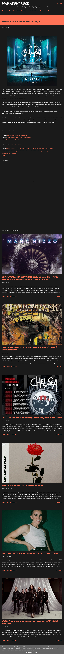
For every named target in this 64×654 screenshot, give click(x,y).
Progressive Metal (22, 151)
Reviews (42, 11)
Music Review (6, 151)
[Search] (57, 3)
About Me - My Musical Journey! (17, 11)
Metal (28, 148)
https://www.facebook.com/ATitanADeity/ (17, 135)
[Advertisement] (32, 214)
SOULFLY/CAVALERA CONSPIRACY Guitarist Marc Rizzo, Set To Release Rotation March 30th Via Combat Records (30, 278)
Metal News (34, 148)
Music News (49, 148)
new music (13, 151)
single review (37, 151)
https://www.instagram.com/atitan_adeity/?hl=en (19, 137)
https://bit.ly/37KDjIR (16, 144)
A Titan (13, 148)
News (49, 11)
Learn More (29, 652)
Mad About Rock (15, 3)
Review (31, 151)
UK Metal (44, 151)
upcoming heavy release (9, 153)
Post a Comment (12, 296)
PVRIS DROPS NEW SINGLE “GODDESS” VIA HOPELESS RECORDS (30, 553)
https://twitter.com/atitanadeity (13, 139)
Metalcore (42, 148)
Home (3, 11)
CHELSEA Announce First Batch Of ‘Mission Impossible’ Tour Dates (32, 417)
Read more (59, 296)
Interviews (33, 11)
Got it (36, 652)
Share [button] (3, 155)
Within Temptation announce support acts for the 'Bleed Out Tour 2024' (30, 622)
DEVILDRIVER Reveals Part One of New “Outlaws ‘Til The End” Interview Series (30, 348)
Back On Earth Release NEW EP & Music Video (22, 485)
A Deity (8, 148)
